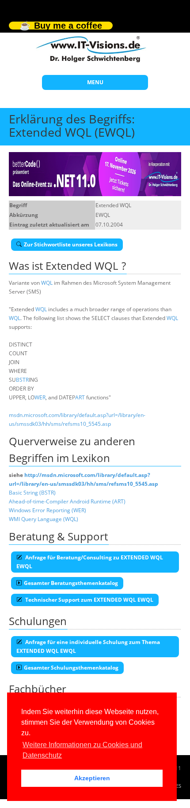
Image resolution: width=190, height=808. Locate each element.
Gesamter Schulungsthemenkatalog (71, 667)
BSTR (22, 380)
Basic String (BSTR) (32, 492)
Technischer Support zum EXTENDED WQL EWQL (88, 599)
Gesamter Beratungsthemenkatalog (71, 583)
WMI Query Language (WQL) (43, 519)
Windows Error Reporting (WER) (47, 510)
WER (40, 397)
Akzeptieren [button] (92, 778)
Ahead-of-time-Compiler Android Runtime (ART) (67, 501)
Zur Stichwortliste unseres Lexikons (71, 244)
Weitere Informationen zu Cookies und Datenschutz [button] (82, 750)
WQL (47, 283)
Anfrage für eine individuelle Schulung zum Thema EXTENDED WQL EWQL (88, 646)
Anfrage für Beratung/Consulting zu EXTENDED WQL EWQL (89, 562)
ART (80, 397)
